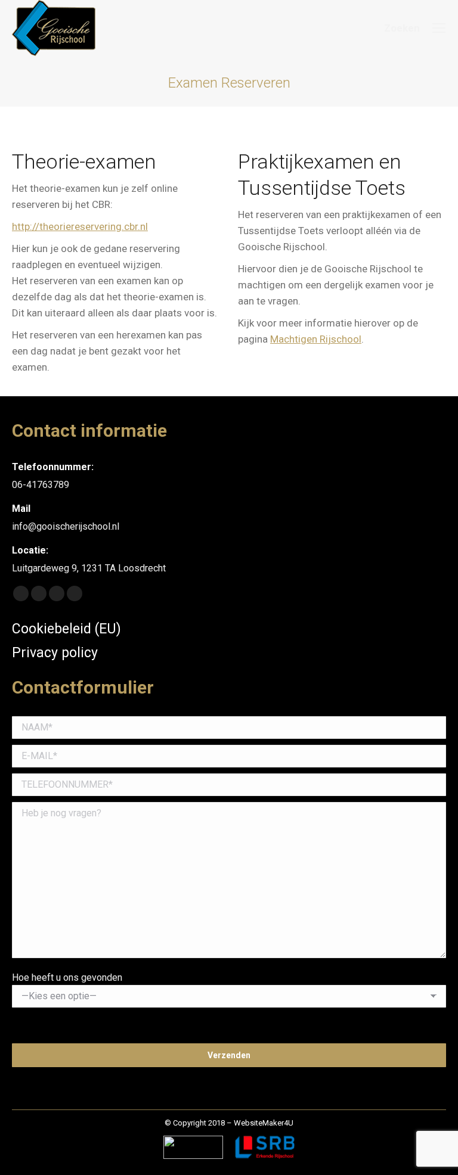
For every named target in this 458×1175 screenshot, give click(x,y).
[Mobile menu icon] (439, 28)
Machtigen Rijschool (315, 339)
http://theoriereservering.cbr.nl (80, 226)
